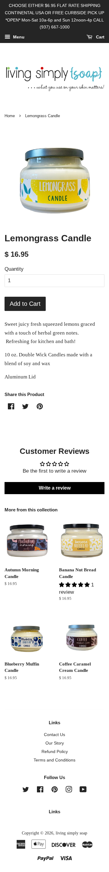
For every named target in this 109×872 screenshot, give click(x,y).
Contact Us (54, 734)
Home (10, 116)
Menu (18, 37)
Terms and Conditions (54, 760)
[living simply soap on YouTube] (83, 790)
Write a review (55, 487)
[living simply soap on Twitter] (25, 790)
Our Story (54, 743)
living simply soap (71, 833)
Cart (99, 37)
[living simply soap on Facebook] (40, 790)
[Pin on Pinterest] (39, 407)
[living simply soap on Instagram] (68, 790)
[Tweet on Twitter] (25, 407)
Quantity (14, 269)
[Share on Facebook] (11, 407)
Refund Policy (54, 751)
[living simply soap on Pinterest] (54, 790)
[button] (75, 585)
